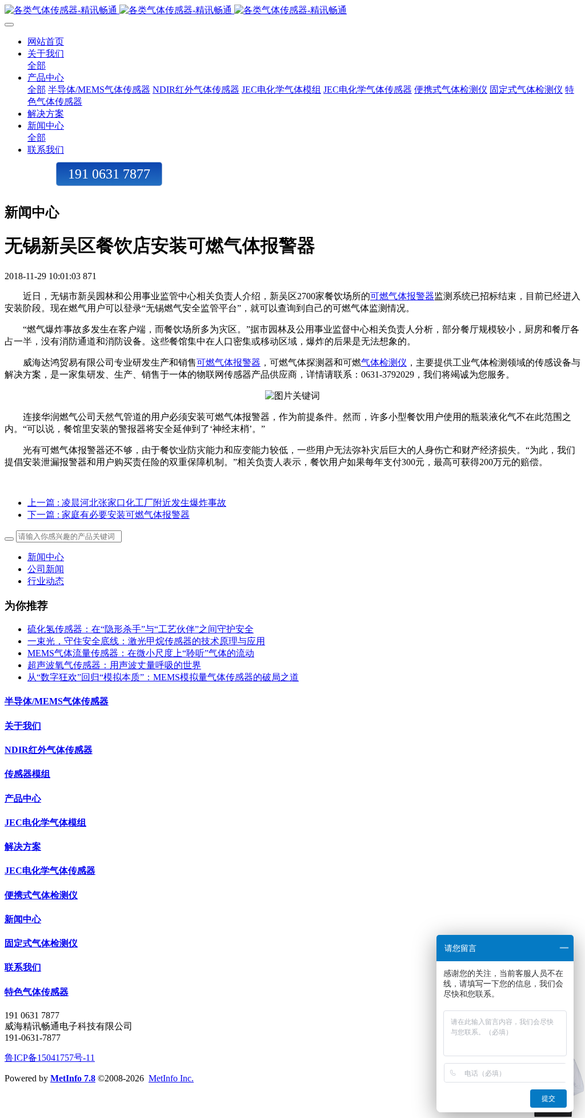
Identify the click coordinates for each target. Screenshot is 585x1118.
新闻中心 (45, 557)
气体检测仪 (384, 362)
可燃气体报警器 (402, 296)
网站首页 (45, 41)
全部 (36, 65)
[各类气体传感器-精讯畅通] (292, 11)
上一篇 (126, 503)
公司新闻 (45, 569)
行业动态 (45, 581)
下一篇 (108, 515)
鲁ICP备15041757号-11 (50, 1058)
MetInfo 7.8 (72, 1078)
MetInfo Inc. (171, 1078)
